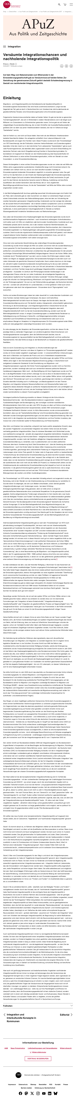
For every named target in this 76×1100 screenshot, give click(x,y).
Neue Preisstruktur (18, 1048)
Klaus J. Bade (10, 64)
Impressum (12, 1084)
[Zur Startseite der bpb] (12, 8)
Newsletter (43, 1084)
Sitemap (33, 1084)
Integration (68, 11)
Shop (4, 11)
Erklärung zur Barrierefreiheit (45, 1088)
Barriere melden (26, 1088)
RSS (50, 1084)
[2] (71, 567)
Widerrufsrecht (66, 1048)
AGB (6, 1048)
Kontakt (58, 1084)
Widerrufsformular (39, 1052)
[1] (56, 559)
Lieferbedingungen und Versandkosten (42, 1048)
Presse (65, 1084)
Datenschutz (23, 1084)
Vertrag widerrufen (38, 1059)
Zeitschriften (13, 11)
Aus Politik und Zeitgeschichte (28, 11)
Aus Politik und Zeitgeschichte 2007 (51, 11)
